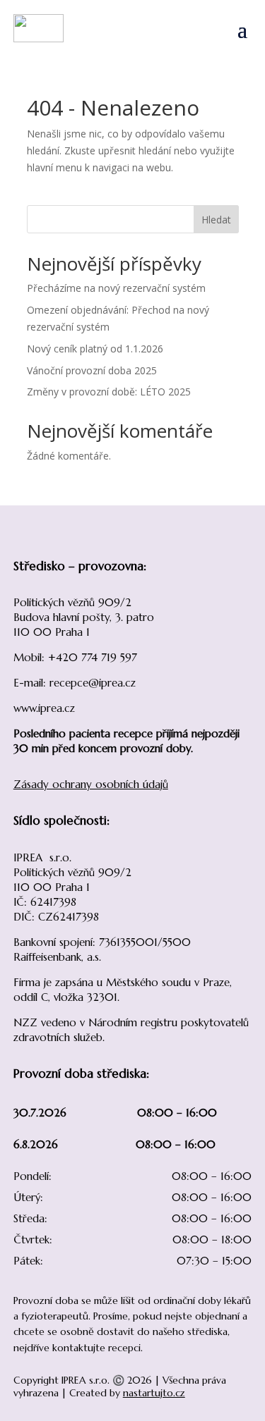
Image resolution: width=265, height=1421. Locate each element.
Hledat (216, 219)
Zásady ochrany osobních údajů (90, 784)
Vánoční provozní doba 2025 (92, 370)
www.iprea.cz (44, 708)
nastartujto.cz (154, 1392)
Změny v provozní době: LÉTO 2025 (109, 391)
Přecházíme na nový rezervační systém (116, 288)
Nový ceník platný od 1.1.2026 (95, 348)
